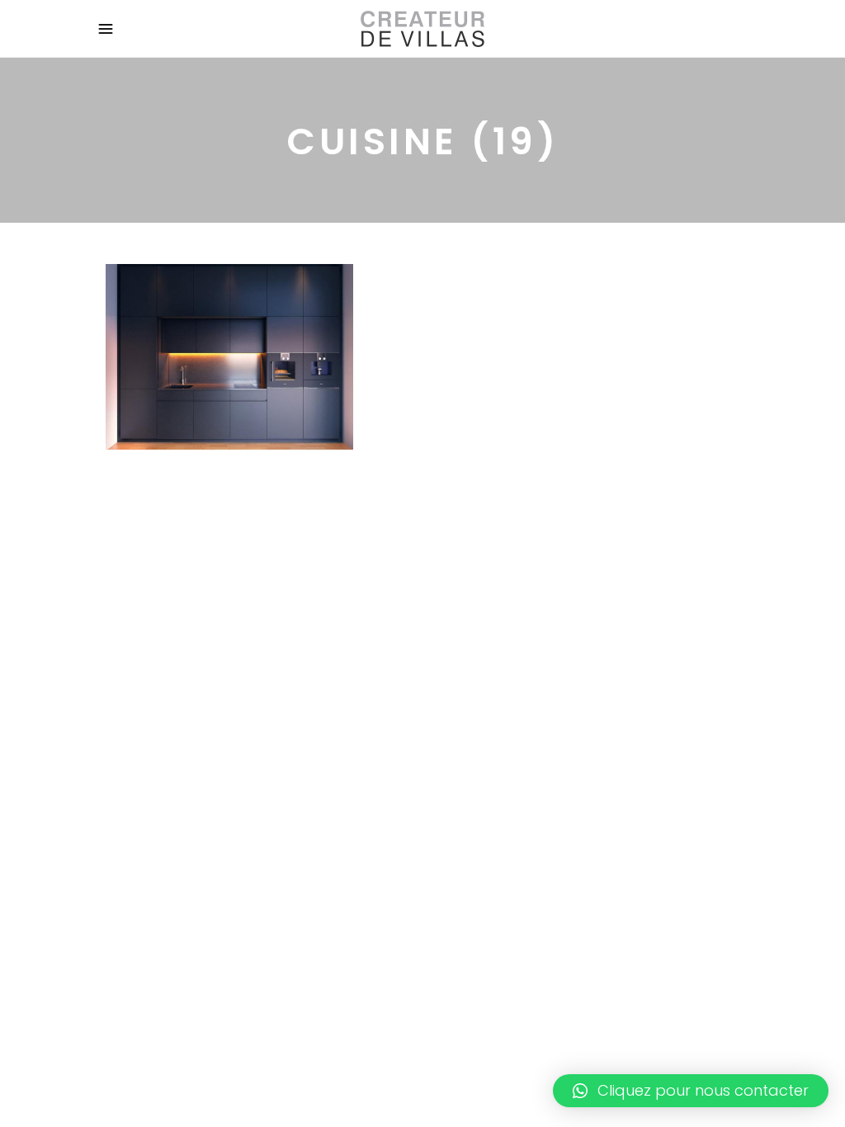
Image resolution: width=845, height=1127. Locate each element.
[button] (690, 1090)
